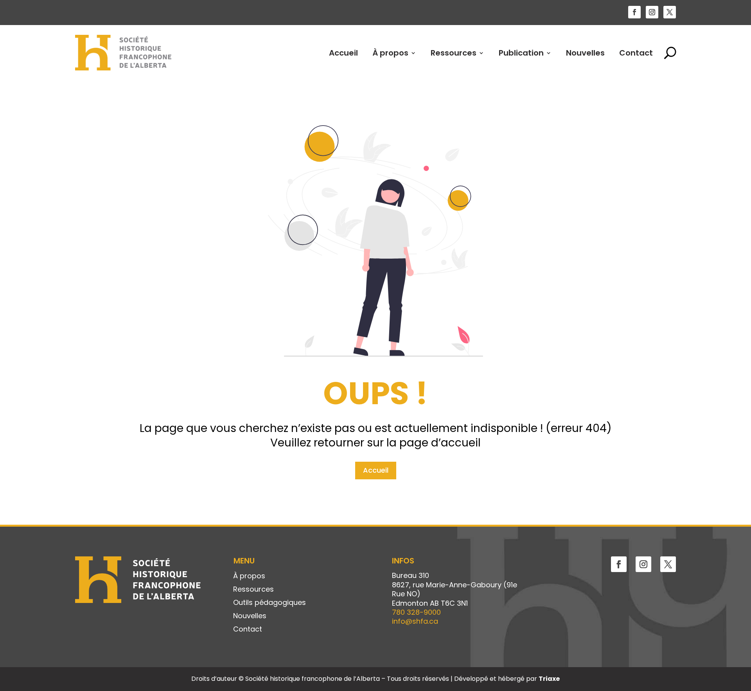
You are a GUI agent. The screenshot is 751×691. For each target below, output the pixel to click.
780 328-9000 (416, 612)
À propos (390, 52)
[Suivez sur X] (669, 12)
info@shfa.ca (415, 621)
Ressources (453, 52)
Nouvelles (585, 52)
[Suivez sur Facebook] (634, 12)
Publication (521, 52)
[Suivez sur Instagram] (652, 12)
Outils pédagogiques (269, 603)
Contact (636, 52)
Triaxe (549, 678)
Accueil (343, 52)
